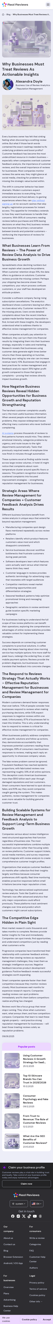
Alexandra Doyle (29, 81)
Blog (8, 14)
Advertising (10, 1299)
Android (8, 1263)
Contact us (9, 1244)
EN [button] (37, 1203)
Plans (6, 1293)
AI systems (8, 433)
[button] (19, 1203)
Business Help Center (11, 1308)
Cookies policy (37, 1295)
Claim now (26, 1183)
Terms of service (38, 1288)
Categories (35, 1244)
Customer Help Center (37, 1259)
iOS (16, 1263)
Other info (34, 1301)
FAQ (31, 1250)
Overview (9, 1287)
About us (8, 1238)
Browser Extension (13, 1256)
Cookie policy (29, 1319)
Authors (33, 1267)
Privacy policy (36, 1282)
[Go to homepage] (3, 14)
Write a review (37, 1238)
